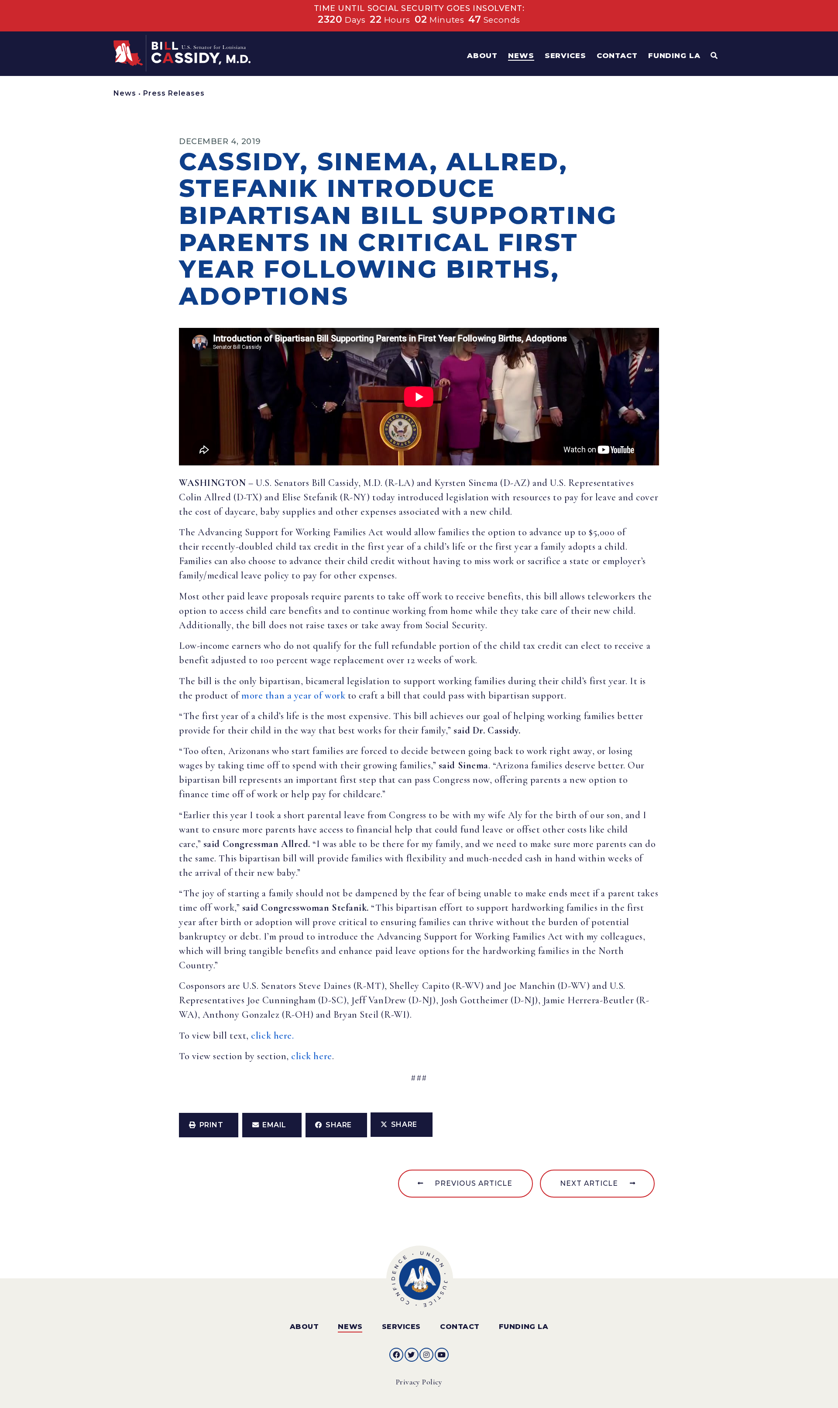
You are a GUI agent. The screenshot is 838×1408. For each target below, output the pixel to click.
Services (401, 1326)
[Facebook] (396, 1355)
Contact (460, 1326)
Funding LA (523, 1326)
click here (311, 1056)
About (304, 1326)
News (124, 93)
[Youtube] (442, 1355)
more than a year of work (293, 695)
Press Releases (174, 93)
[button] (208, 1125)
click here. (272, 1035)
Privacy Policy (419, 1382)
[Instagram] (426, 1355)
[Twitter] (412, 1355)
